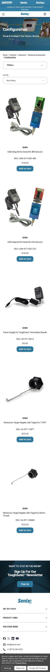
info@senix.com (13, 644)
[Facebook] (4, 638)
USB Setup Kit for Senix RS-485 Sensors (25, 152)
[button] (3, 14)
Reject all (20, 668)
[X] (8, 638)
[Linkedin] (12, 638)
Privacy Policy (21, 663)
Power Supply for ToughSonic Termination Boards (25, 332)
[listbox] (25, 81)
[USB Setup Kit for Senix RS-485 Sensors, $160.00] (25, 115)
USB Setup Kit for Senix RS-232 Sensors (25, 242)
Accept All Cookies (37, 668)
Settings (7, 668)
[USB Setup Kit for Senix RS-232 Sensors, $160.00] (25, 206)
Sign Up (25, 584)
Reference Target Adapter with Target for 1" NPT (25, 422)
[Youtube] (17, 638)
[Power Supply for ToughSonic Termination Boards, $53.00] (25, 296)
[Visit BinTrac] (40, 2)
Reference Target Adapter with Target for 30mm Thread (24, 514)
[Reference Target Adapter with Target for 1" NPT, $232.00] (25, 386)
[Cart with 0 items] (44, 14)
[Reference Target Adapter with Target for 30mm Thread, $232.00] (25, 476)
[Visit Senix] (24, 2)
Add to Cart (25, 168)
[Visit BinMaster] (7, 2)
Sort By (5, 75)
